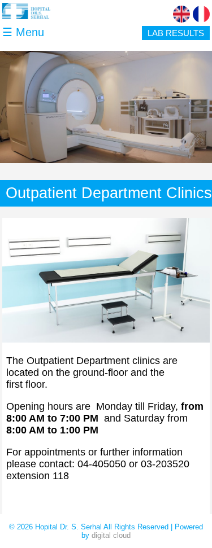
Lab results (176, 33)
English (181, 14)
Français (201, 14)
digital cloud (111, 535)
